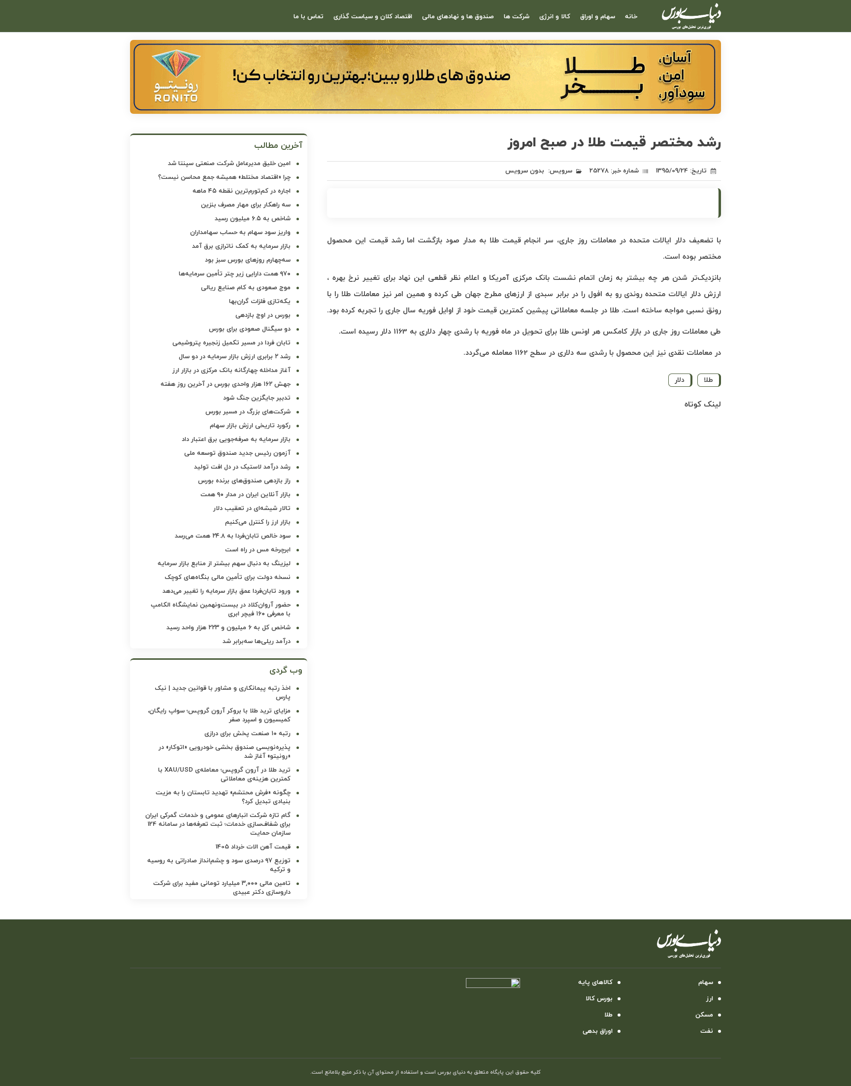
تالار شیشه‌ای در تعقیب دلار (252, 508)
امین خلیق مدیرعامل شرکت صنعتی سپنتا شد (229, 163)
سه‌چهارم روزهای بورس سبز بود (248, 260)
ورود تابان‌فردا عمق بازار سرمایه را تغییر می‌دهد (227, 591)
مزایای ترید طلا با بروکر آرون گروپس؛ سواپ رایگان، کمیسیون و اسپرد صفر (219, 715)
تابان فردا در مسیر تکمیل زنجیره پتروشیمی (231, 343)
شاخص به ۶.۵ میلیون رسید (253, 218)
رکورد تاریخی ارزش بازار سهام (250, 425)
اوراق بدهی (598, 1031)
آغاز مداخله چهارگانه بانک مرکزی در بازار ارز (231, 370)
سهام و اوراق (597, 16)
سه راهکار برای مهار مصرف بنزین (246, 205)
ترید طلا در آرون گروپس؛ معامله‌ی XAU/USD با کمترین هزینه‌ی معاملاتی (224, 774)
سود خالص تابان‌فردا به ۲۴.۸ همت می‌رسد (233, 536)
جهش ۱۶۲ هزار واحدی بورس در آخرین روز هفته (226, 384)
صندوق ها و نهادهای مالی (458, 16)
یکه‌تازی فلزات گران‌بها (260, 301)
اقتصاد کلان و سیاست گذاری (372, 16)
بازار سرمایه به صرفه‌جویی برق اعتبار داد (236, 439)
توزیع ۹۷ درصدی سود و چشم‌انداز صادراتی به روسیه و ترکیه (219, 865)
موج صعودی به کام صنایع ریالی (246, 287)
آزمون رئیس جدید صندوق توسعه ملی (237, 453)
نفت (706, 1031)
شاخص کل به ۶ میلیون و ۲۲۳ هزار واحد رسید (228, 627)
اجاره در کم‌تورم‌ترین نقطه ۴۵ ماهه (242, 191)
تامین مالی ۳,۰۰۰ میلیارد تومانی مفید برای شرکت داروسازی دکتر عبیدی (222, 888)
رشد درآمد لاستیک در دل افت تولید (242, 467)
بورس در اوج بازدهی (263, 315)
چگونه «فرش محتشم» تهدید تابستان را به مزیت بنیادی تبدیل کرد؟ (223, 797)
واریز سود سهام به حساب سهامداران (240, 232)
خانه (631, 16)
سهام (705, 982)
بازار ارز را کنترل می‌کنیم (258, 522)
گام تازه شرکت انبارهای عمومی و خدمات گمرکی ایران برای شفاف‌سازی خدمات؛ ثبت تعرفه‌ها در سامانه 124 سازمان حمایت (218, 824)
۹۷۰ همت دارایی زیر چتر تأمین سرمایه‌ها (235, 274)
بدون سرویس (524, 171)
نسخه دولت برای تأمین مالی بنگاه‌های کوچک (227, 577)
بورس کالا (599, 998)
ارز (709, 998)
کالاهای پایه (595, 982)
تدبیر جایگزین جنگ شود (257, 398)
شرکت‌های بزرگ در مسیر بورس (248, 411)
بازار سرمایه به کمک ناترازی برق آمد (241, 246)
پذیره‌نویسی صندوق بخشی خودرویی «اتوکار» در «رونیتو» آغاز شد (225, 752)
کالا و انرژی (554, 16)
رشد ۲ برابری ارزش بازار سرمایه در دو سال (235, 356)
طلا (708, 380)
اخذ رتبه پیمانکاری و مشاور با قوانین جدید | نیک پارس (223, 693)
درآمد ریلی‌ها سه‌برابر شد (257, 641)
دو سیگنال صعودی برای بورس (250, 329)
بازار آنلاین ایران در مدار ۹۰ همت (245, 494)
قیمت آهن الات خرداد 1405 (253, 847)
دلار (680, 380)
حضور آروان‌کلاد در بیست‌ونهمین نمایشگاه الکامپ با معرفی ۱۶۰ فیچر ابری (221, 609)
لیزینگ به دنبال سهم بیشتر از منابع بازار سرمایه (224, 563)
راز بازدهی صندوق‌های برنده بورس (244, 480)
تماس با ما (309, 16)
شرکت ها (516, 16)
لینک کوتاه (703, 404)
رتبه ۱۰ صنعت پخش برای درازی (247, 733)
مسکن (704, 1015)
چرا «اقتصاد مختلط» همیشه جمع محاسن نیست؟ (224, 177)
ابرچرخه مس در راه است (258, 549)
